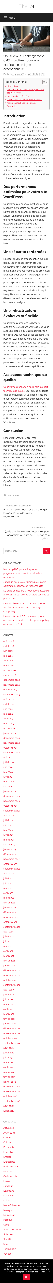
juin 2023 (8, 825)
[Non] (49, 1271)
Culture (7, 1142)
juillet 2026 (9, 646)
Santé (6, 1224)
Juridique (8, 1186)
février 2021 (9, 960)
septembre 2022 (11, 868)
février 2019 (9, 1077)
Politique (7, 1219)
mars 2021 (8, 956)
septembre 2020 (11, 985)
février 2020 (9, 1019)
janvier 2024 (9, 791)
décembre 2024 (11, 738)
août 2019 (8, 1048)
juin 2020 (8, 999)
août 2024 (8, 757)
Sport (6, 1244)
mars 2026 (8, 665)
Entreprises (9, 1161)
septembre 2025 (11, 694)
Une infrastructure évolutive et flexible (24, 99)
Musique (7, 1210)
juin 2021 (7, 941)
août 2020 (8, 989)
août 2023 (8, 815)
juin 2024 (8, 767)
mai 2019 (8, 1062)
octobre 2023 (10, 805)
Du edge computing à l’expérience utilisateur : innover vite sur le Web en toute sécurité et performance (26, 594)
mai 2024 (8, 772)
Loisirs (6, 1200)
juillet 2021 (8, 936)
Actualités (8, 1128)
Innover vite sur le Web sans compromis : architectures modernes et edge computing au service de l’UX (26, 620)
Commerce (9, 1137)
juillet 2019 (8, 1052)
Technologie (13, 495)
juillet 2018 (8, 1110)
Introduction (12, 86)
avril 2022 (8, 893)
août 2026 (8, 641)
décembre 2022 (11, 854)
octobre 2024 (10, 747)
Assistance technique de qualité (21, 103)
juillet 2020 (9, 994)
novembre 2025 (11, 684)
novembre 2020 (11, 975)
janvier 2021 (9, 965)
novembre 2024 (11, 742)
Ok (26, 1277)
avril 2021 (8, 951)
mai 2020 (8, 1004)
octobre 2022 (10, 864)
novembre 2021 (11, 917)
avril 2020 (8, 1009)
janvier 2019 (9, 1081)
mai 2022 (8, 888)
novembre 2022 (11, 859)
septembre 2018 (11, 1101)
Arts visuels (9, 1132)
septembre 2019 (11, 1043)
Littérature (8, 1190)
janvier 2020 (9, 1023)
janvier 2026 (9, 675)
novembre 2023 (11, 801)
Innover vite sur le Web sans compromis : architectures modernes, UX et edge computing (24, 607)
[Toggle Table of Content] (43, 82)
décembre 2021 (11, 912)
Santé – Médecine (12, 1229)
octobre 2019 (10, 1038)
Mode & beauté (11, 1205)
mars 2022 (8, 897)
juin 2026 (8, 651)
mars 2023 (8, 839)
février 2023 (9, 844)
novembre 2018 (11, 1091)
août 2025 (8, 699)
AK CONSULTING (36, 74)
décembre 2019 (11, 1028)
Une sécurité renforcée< (18, 96)
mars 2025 (8, 723)
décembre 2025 (11, 680)
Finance (7, 1171)
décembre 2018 (11, 1086)
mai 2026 (8, 655)
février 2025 (9, 728)
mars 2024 (8, 781)
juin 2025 (8, 709)
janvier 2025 (9, 733)
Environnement (11, 1166)
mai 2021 (7, 946)
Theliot (26, 6)
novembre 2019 (11, 1033)
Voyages (8, 1253)
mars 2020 (8, 1014)
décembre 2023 (11, 796)
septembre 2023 (11, 810)
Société (7, 1239)
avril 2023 (8, 834)
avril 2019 (8, 1067)
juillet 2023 (8, 820)
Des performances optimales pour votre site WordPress (25, 91)
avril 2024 (8, 776)
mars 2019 (8, 1072)
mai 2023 (8, 830)
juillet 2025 (8, 704)
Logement (8, 1195)
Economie (8, 1147)
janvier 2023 (9, 849)
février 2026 (9, 670)
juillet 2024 (8, 762)
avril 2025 (8, 718)
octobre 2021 (10, 922)
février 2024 (9, 786)
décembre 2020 (11, 970)
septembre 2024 (11, 752)
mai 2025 (8, 713)
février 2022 (9, 902)
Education (8, 1152)
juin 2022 (7, 883)
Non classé (9, 1215)
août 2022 (8, 873)
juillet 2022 (8, 878)
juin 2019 (7, 1057)
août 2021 (8, 931)
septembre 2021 (11, 927)
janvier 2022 (9, 907)
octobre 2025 (10, 689)
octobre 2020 (10, 980)
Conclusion (12, 106)
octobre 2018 (10, 1096)
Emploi (7, 1157)
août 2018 (8, 1106)
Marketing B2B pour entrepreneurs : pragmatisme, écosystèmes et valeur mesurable (22, 573)
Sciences (8, 1234)
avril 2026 (8, 660)
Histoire (7, 1181)
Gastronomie (10, 1176)
